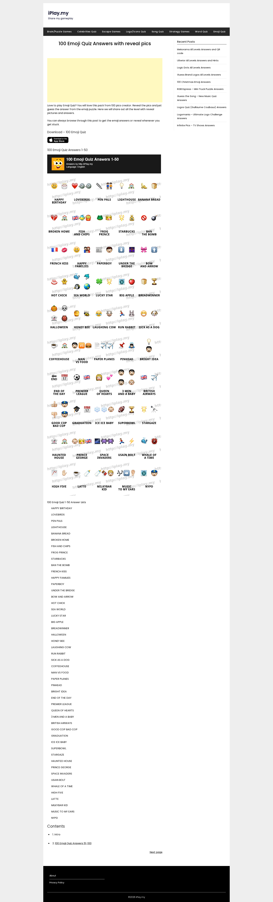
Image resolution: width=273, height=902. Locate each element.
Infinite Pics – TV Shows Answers (196, 125)
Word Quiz (201, 31)
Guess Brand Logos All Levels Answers (199, 74)
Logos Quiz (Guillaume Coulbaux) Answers (201, 107)
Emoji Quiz (219, 31)
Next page (156, 852)
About (52, 875)
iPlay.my (58, 13)
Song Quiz (158, 31)
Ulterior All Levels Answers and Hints (197, 60)
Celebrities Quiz (86, 31)
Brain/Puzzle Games (59, 31)
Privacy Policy (56, 882)
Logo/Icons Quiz (136, 31)
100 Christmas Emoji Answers (194, 82)
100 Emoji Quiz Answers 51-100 (73, 843)
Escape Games (111, 31)
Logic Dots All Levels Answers (194, 67)
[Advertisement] (104, 80)
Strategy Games (179, 31)
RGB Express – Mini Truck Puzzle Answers (200, 89)
